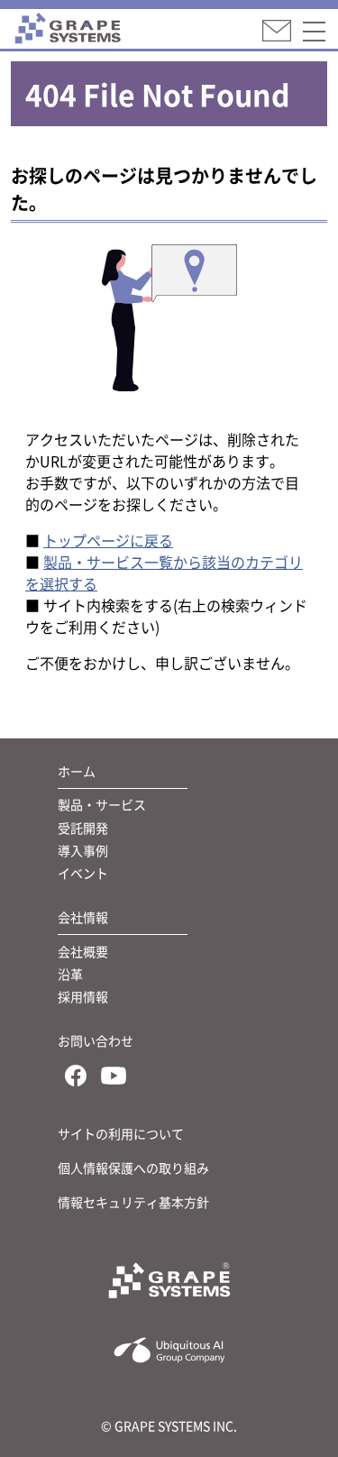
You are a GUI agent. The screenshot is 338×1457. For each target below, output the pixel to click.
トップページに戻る (108, 540)
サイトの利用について (121, 1133)
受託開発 (83, 828)
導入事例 (83, 850)
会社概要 (83, 951)
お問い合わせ (95, 1040)
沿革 (70, 974)
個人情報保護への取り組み (133, 1168)
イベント (83, 873)
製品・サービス (102, 804)
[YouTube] (113, 1079)
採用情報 (83, 996)
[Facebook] (76, 1079)
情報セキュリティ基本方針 (133, 1202)
